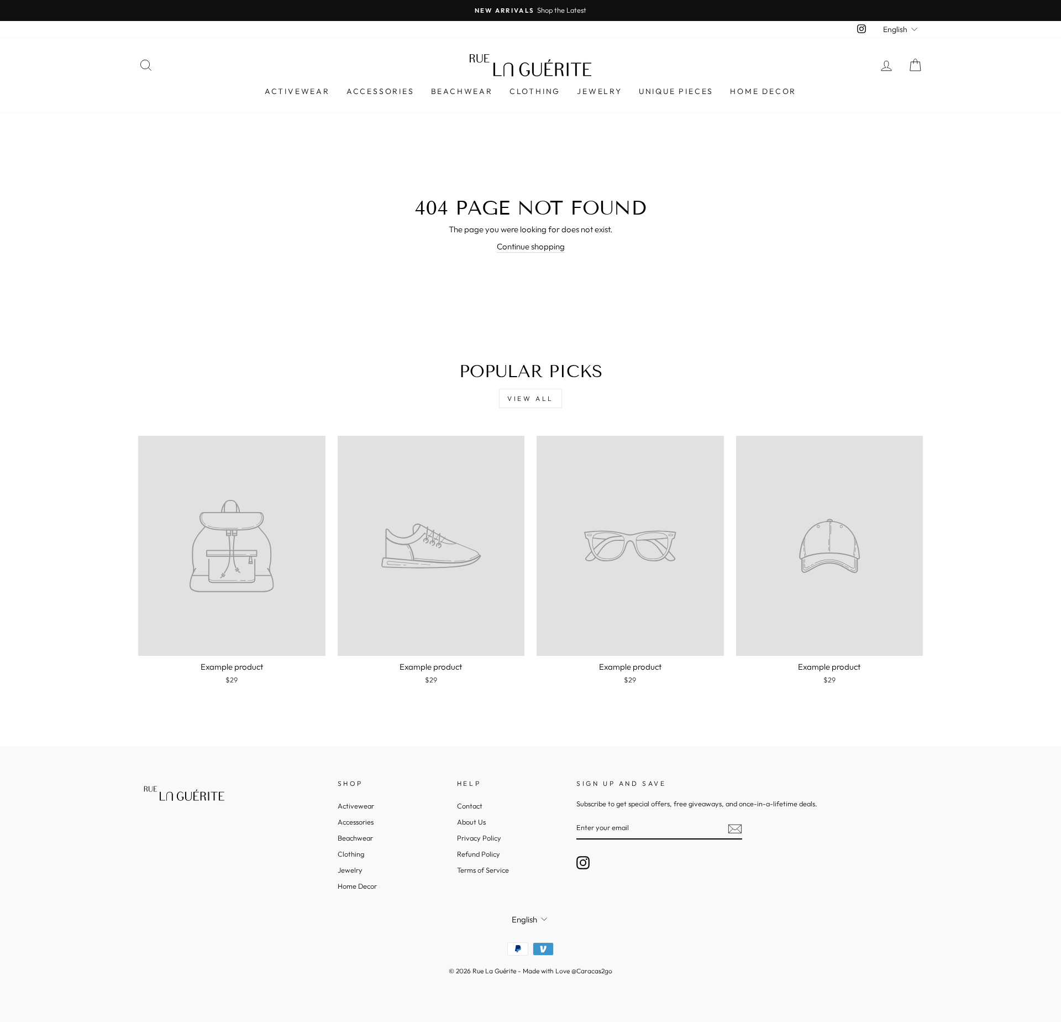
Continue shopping (531, 246)
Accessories (380, 91)
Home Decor (763, 91)
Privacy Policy (479, 837)
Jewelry (599, 91)
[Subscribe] (735, 828)
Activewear (297, 91)
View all (530, 398)
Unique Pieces (676, 91)
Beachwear (462, 91)
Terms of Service (483, 869)
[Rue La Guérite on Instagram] (583, 862)
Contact (469, 805)
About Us (471, 821)
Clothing (535, 91)
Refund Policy (478, 853)
